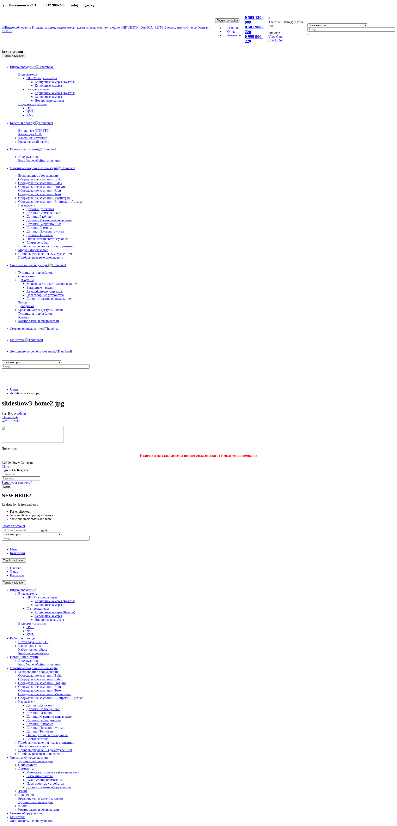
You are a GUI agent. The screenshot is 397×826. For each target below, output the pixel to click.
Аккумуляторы (28, 660)
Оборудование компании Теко (39, 690)
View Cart (275, 36)
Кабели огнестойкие (32, 649)
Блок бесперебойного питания (39, 664)
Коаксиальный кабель (33, 653)
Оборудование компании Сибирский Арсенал (50, 698)
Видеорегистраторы (32, 623)
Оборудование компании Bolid (40, 675)
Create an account (13, 526)
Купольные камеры (48, 605)
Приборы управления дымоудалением (45, 750)
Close (5, 466)
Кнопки (23, 806)
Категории (17, 553)
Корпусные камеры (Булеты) (55, 601)
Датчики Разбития (39, 713)
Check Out (275, 40)
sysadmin (20, 413)
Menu (14, 549)
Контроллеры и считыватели (38, 809)
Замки (22, 302)
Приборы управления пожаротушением (46, 742)
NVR (30, 631)
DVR (30, 627)
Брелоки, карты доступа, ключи (40, 798)
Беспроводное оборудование (38, 672)
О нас (14, 571)
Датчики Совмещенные (43, 709)
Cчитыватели (27, 765)
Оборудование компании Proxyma (42, 683)
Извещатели (26, 701)
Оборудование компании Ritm (39, 686)
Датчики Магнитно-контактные (49, 716)
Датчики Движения (40, 705)
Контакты (17, 575)
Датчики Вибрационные (43, 720)
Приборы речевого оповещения (40, 753)
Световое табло (37, 739)
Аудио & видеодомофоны (44, 780)
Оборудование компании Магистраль (44, 694)
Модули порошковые (33, 746)
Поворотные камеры (49, 619)
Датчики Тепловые (39, 731)
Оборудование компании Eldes (40, 679)
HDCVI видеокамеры (41, 597)
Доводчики (26, 794)
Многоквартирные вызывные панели (52, 772)
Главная (15, 567)
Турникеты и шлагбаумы (35, 761)
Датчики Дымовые (39, 724)
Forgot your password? (17, 482)
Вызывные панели (39, 776)
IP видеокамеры (37, 608)
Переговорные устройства (45, 783)
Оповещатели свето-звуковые (47, 735)
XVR (30, 634)
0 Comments (10, 417)
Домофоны (26, 768)
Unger (14, 389)
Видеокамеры (28, 593)
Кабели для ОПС (30, 645)
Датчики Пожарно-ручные (45, 727)
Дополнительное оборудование (48, 787)
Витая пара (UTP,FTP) (33, 642)
